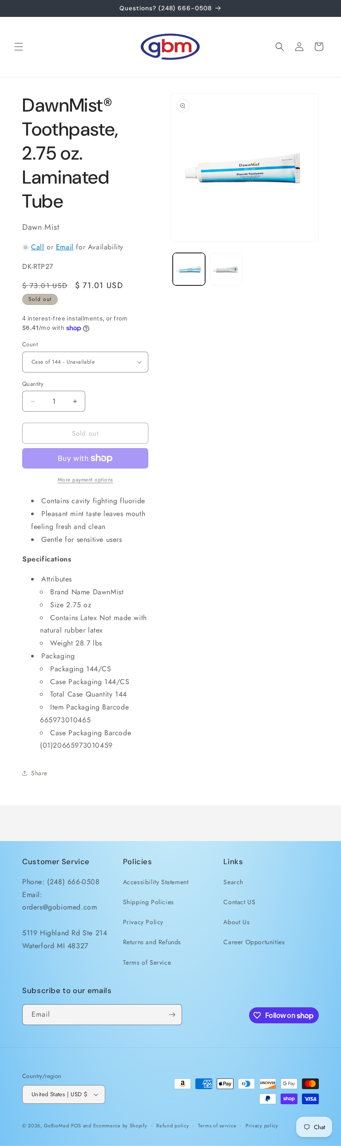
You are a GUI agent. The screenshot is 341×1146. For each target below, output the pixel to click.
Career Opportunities (254, 942)
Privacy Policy (143, 922)
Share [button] (39, 773)
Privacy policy (262, 1125)
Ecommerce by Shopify (120, 1125)
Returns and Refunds (152, 942)
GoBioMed (56, 1125)
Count (30, 344)
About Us (236, 922)
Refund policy (172, 1125)
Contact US (239, 902)
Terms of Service (147, 962)
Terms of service (217, 1125)
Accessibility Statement (156, 882)
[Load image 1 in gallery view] (189, 269)
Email (65, 247)
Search (233, 882)
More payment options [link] (85, 480)
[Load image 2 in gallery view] (226, 269)
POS (76, 1125)
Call (37, 247)
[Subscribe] (172, 1014)
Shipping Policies (148, 902)
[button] (18, 46)
